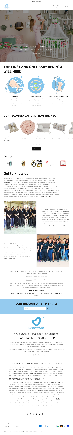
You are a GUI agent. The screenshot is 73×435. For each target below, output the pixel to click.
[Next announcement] (69, 1)
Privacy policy (22, 431)
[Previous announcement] (4, 1)
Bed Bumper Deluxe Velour (41, 137)
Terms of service (29, 431)
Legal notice (43, 431)
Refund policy (15, 431)
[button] (16, 4)
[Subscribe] (47, 308)
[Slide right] (39, 144)
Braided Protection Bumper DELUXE (27, 137)
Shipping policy (36, 431)
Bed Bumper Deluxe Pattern (58, 137)
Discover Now (36, 53)
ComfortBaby (8, 431)
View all (37, 148)
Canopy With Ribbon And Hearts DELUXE (10, 137)
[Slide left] (33, 144)
